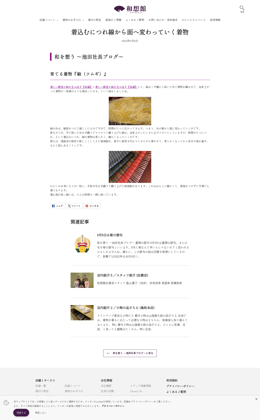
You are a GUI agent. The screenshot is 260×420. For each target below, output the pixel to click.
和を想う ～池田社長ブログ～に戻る (133, 353)
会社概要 (106, 386)
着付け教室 (42, 391)
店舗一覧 (40, 386)
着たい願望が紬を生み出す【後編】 (116, 87)
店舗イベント (72, 386)
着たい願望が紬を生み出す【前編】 (71, 87)
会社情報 (106, 380)
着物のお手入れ (74, 391)
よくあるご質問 (176, 391)
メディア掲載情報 (140, 386)
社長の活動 (107, 391)
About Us (136, 391)
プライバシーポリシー (180, 386)
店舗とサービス (45, 380)
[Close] (256, 399)
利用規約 (172, 380)
